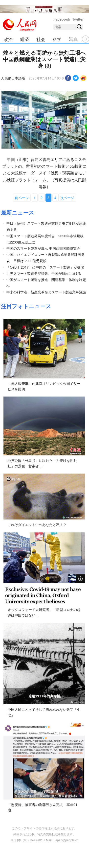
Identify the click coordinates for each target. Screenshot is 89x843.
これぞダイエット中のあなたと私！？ (37, 524)
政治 (8, 39)
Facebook (61, 19)
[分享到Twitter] (76, 78)
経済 (24, 39)
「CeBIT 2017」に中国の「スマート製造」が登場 (45, 267)
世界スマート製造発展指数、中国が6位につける (43, 273)
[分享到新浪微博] (83, 78)
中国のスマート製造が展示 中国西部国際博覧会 (43, 248)
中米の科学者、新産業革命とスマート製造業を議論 (46, 291)
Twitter (78, 19)
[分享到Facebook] (68, 78)
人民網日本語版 (13, 78)
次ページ (67, 197)
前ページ (22, 197)
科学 (57, 39)
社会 (40, 39)
